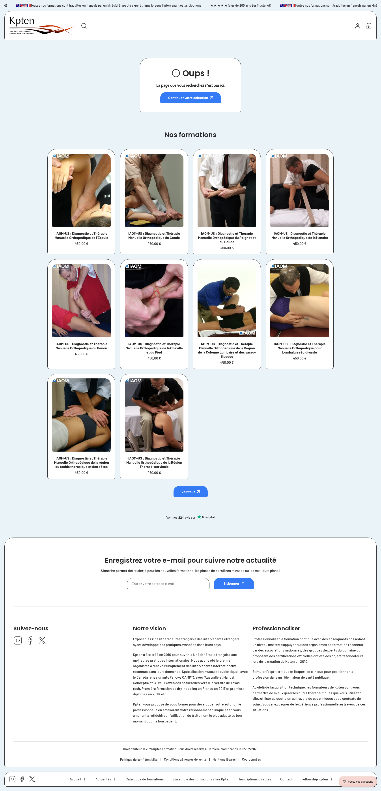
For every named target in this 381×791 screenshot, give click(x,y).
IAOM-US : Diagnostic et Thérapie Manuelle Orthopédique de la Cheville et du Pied (154, 348)
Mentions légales (224, 759)
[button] (78, 779)
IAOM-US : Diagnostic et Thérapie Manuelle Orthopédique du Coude (154, 235)
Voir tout (188, 491)
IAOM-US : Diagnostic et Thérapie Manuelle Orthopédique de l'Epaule (81, 235)
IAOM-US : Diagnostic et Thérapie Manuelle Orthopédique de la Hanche (299, 235)
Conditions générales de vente (185, 759)
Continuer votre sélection (188, 97)
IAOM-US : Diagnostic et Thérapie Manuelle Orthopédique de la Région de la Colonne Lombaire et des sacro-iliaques (227, 350)
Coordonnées (251, 759)
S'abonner (231, 583)
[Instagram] (17, 641)
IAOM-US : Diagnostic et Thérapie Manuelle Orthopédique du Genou (81, 346)
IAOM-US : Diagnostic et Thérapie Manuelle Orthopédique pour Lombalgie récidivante (300, 348)
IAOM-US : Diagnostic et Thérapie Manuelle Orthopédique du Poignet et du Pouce (227, 237)
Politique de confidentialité (139, 759)
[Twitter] (42, 641)
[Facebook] (30, 641)
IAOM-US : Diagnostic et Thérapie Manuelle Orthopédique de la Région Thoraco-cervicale (154, 462)
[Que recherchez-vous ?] (84, 25)
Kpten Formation (164, 749)
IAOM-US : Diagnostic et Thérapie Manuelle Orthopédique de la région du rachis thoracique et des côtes (81, 462)
